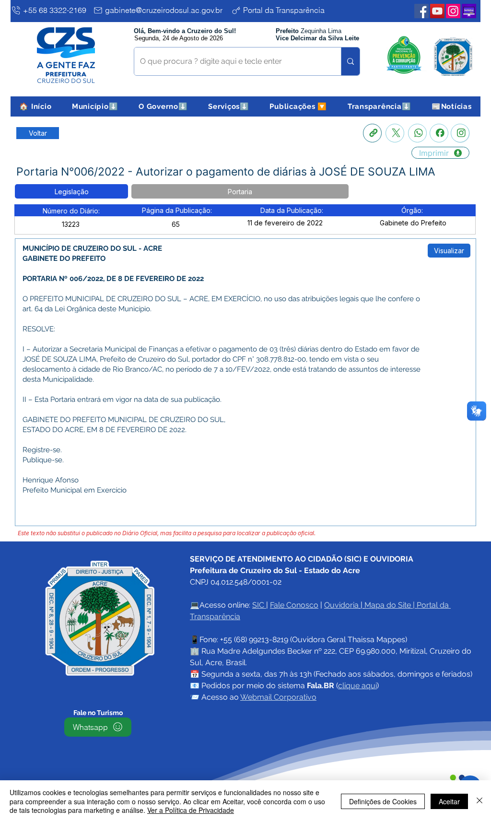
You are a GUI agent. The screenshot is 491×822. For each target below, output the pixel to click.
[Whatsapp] (417, 133)
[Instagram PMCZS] (453, 11)
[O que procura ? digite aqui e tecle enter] (350, 61)
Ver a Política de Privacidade (190, 810)
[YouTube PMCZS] (437, 11)
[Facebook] (439, 133)
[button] (95, 106)
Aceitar (449, 801)
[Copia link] (372, 133)
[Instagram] (460, 133)
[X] (395, 133)
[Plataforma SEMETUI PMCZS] (469, 11)
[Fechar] (479, 801)
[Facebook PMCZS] (421, 11)
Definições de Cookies (383, 801)
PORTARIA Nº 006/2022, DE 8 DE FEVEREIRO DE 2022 (113, 278)
